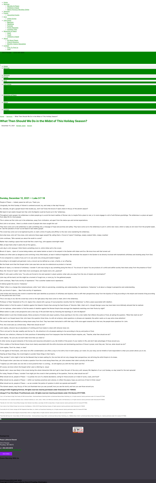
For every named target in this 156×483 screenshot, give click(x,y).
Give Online (6, 454)
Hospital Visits (12, 29)
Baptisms (10, 22)
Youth (9, 35)
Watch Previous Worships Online (18, 9)
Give (5, 17)
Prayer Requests (12, 28)
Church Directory (13, 42)
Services (6, 4)
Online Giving (11, 19)
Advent (29, 126)
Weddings (10, 24)
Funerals (10, 26)
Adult (9, 33)
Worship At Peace (13, 6)
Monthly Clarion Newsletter (16, 44)
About (6, 38)
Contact (6, 46)
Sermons (7, 11)
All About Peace (12, 40)
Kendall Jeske (21, 126)
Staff (9, 49)
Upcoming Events (13, 15)
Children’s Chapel (13, 8)
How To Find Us (12, 47)
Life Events (7, 20)
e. (10, 450)
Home (6, 2)
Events (6, 13)
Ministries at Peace (10, 31)
